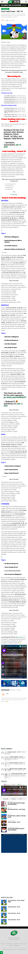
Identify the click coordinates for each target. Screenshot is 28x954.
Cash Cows (12, 690)
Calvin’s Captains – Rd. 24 (14, 752)
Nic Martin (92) (9, 189)
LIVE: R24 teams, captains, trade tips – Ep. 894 (17, 816)
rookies (18, 690)
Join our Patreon (8, 944)
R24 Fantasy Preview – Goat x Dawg (16, 809)
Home (2, 944)
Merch (11, 945)
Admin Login (16, 945)
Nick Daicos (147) (10, 186)
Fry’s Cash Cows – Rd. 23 (14, 907)
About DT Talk (23, 944)
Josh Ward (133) (9, 187)
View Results (13, 195)
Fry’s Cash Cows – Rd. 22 (14, 913)
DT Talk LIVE (16, 944)
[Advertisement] (11, 726)
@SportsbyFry (20, 637)
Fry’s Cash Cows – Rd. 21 (14, 919)
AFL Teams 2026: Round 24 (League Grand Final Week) (16, 803)
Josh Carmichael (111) (10, 184)
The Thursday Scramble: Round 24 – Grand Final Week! (16, 829)
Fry (7, 20)
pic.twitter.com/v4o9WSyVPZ (15, 397)
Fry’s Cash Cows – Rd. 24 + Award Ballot (16, 901)
